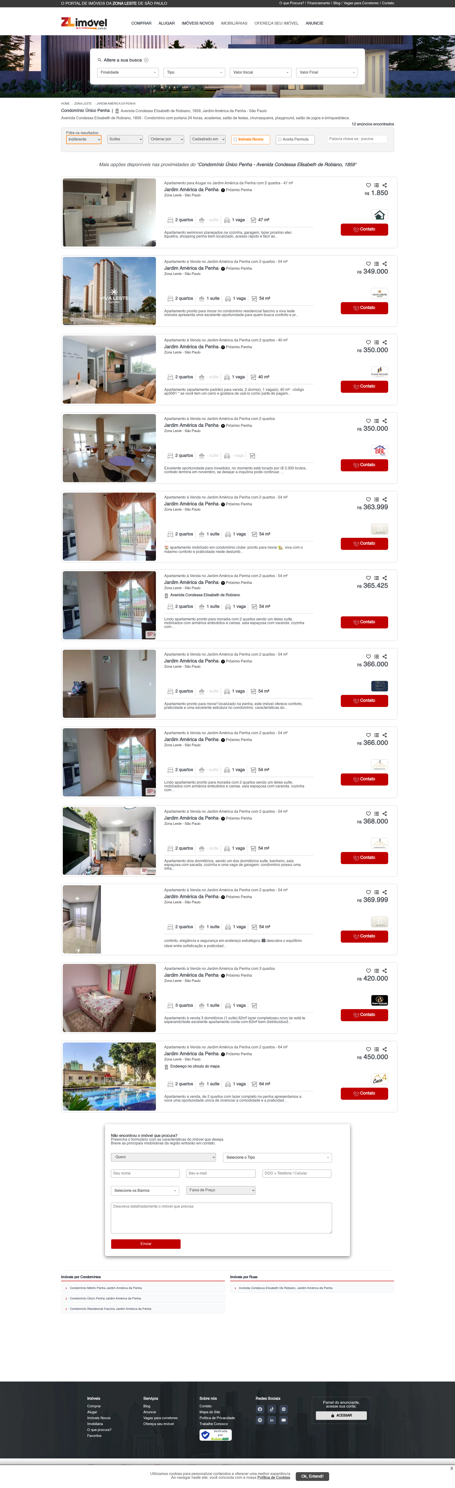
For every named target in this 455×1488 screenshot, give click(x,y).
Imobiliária (95, 1424)
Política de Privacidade (217, 1418)
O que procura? (99, 1430)
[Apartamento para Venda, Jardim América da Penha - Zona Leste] (229, 291)
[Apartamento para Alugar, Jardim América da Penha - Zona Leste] (229, 212)
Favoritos (94, 1436)
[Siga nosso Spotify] (260, 1420)
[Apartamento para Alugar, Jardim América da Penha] (109, 212)
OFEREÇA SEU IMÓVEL (277, 24)
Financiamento (318, 3)
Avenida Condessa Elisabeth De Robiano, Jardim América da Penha (285, 1288)
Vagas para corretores (160, 1418)
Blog (336, 3)
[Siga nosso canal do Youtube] (283, 1420)
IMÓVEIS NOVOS (198, 24)
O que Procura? (291, 3)
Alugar (92, 1412)
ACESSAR (344, 1415)
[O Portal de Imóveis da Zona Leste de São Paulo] (84, 28)
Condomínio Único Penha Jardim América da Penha (105, 1298)
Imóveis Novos (250, 139)
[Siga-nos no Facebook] (260, 1409)
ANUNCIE (314, 24)
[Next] (150, 212)
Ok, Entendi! (312, 1477)
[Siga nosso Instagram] (283, 1409)
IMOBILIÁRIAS (234, 24)
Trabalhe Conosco (214, 1424)
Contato (388, 3)
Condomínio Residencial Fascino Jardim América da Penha (110, 1309)
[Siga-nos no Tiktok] (272, 1409)
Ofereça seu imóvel (158, 1424)
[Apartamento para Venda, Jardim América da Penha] (109, 291)
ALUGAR (167, 24)
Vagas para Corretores (361, 3)
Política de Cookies (273, 1478)
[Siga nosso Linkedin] (272, 1420)
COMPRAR (141, 24)
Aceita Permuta (295, 139)
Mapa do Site (210, 1412)
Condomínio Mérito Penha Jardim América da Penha (106, 1288)
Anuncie (149, 1412)
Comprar (94, 1406)
